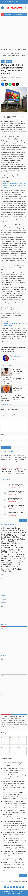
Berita (3, 61)
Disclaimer (9, 881)
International (15, 561)
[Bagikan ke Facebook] (2, 84)
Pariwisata (14, 567)
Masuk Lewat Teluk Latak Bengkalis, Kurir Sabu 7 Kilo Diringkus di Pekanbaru (16, 514)
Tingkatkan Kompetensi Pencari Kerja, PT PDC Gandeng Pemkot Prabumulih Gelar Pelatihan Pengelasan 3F (14, 847)
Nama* (3, 434)
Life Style (16, 563)
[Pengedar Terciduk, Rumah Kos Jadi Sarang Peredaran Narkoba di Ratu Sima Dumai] (6, 389)
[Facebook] (5, 886)
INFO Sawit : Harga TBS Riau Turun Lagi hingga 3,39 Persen (16, 492)
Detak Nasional (10, 542)
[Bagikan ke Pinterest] (13, 84)
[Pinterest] (23, 886)
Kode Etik (24, 881)
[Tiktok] (17, 886)
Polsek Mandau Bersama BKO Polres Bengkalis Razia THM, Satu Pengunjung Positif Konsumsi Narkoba (13, 823)
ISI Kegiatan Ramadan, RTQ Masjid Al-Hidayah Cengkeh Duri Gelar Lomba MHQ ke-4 (14, 185)
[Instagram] (8, 886)
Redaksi (18, 356)
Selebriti (20, 569)
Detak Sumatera (13, 553)
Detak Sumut (10, 556)
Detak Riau (9, 61)
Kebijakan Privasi (17, 881)
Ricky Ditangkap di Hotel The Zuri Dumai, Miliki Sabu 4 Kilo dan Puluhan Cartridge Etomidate (13, 770)
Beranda (3, 881)
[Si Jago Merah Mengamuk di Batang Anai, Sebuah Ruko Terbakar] (6, 398)
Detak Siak (13, 552)
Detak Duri (8, 537)
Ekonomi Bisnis (12, 494)
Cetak (4, 80)
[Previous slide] (24, 452)
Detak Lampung (13, 539)
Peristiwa (8, 569)
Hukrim (19, 487)
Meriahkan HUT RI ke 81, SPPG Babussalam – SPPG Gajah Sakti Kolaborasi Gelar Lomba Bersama (14, 840)
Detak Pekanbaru (9, 546)
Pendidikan (22, 567)
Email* (3, 441)
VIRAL (7, 571)
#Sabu (24, 49)
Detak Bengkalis (12, 501)
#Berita (14, 49)
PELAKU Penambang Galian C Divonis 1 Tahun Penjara (15, 324)
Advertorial (8, 14)
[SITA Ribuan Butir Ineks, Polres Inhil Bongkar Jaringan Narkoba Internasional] (7, 461)
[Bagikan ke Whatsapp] (10, 84)
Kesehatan (6, 563)
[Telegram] (20, 886)
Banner (15, 14)
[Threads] (11, 886)
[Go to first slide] (26, 452)
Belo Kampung (22, 14)
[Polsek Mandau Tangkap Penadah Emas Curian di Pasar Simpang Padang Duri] (6, 372)
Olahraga (7, 565)
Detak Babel (6, 533)
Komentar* (4, 418)
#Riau (19, 49)
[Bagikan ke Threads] (17, 84)
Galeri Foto (15, 558)
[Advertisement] (14, 32)
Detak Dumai (11, 508)
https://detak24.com (7, 351)
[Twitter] (14, 886)
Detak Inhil (4, 468)
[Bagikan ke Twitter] (6, 84)
